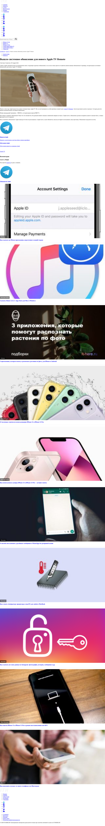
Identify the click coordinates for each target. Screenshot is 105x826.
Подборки (3, 358)
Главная (5, 4)
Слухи (4, 7)
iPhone (2, 418)
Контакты (5, 815)
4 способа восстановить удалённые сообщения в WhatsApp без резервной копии (26, 543)
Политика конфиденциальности (11, 820)
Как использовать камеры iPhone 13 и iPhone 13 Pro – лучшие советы (23, 483)
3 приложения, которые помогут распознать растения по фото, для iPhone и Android (28, 361)
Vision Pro (5, 49)
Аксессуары (6, 54)
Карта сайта (6, 818)
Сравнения (6, 11)
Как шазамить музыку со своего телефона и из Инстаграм (19, 786)
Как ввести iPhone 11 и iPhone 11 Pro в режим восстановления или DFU (24, 725)
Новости (5, 6)
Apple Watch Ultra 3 (8, 47)
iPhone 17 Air (6, 42)
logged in (8, 162)
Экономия (5, 799)
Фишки (5, 10)
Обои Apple (6, 796)
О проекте (5, 814)
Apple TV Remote (68, 109)
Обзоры (5, 795)
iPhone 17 (5, 43)
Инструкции (6, 8)
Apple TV (8, 51)
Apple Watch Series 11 (8, 46)
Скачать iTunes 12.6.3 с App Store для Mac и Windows (18, 301)
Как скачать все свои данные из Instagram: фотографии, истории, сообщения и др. (27, 665)
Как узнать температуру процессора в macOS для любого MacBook (22, 604)
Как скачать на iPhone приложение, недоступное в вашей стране (21, 240)
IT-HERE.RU (2, 51)
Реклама (5, 817)
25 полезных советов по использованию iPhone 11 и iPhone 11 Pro (22, 422)
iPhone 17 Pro (6, 45)
